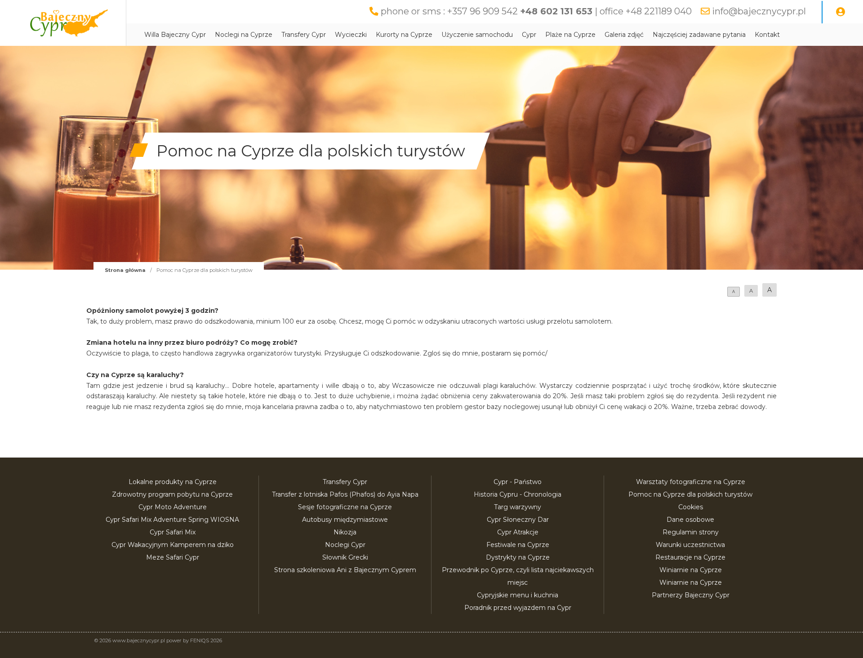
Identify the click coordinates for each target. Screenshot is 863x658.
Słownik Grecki (345, 557)
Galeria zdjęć (624, 35)
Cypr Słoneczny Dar (518, 520)
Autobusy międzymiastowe (345, 520)
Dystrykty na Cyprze (518, 557)
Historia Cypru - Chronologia (517, 494)
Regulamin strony (691, 532)
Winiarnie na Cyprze (690, 570)
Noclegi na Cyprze (243, 35)
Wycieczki (351, 35)
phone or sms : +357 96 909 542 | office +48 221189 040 (536, 11)
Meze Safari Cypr (172, 557)
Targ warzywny (517, 507)
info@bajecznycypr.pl (759, 11)
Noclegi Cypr (345, 545)
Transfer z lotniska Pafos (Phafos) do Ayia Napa (345, 494)
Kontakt (767, 35)
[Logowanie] (840, 12)
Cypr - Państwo (518, 482)
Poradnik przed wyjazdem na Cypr (517, 608)
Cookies (690, 507)
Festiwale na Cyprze (517, 545)
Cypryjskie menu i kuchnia (517, 595)
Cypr (529, 35)
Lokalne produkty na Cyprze (173, 482)
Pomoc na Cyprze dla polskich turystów (690, 494)
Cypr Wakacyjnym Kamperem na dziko (172, 545)
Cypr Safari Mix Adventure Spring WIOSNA (172, 520)
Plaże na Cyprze (570, 35)
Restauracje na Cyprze (690, 557)
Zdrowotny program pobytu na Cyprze (172, 494)
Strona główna (125, 270)
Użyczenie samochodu (477, 35)
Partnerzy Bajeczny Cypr (691, 595)
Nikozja (345, 532)
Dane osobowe (690, 520)
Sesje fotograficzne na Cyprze (345, 507)
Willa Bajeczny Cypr (175, 35)
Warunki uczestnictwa (690, 545)
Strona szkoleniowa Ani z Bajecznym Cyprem (345, 570)
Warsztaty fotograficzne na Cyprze (690, 482)
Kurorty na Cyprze (404, 35)
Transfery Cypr (303, 35)
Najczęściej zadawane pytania (699, 35)
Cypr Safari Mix (173, 532)
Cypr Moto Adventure (172, 507)
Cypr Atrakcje (517, 532)
